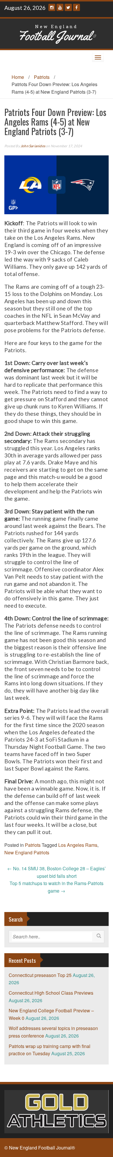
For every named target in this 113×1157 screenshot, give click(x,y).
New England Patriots (26, 852)
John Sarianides (33, 146)
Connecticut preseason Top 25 (40, 975)
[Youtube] (60, 7)
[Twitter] (68, 7)
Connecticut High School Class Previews (51, 992)
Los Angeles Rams (77, 845)
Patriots (42, 77)
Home (18, 77)
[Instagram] (51, 7)
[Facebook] (76, 7)
